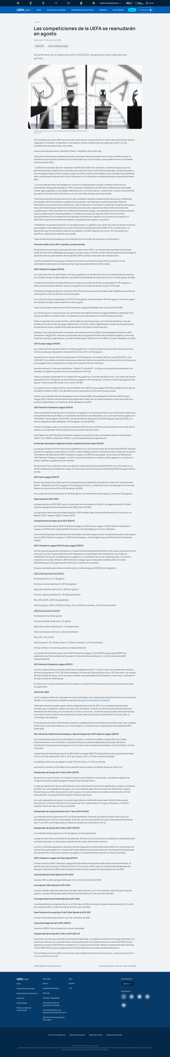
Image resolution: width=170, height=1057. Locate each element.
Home (24, 10)
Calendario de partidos (51, 988)
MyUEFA (72, 983)
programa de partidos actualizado (94, 700)
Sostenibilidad (22, 1003)
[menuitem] (39, 10)
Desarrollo (20, 998)
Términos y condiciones (56, 1035)
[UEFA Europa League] (30, 3)
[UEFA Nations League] (93, 3)
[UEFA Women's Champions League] (68, 3)
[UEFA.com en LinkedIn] (147, 999)
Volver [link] (38, 22)
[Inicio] (23, 979)
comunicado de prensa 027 (46, 956)
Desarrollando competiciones (27, 993)
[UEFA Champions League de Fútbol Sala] (55, 3)
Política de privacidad (77, 1035)
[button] (132, 10)
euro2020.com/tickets (82, 711)
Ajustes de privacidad (114, 1035)
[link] (38, 10)
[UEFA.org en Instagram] (139, 999)
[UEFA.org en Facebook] (131, 999)
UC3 (70, 988)
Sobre (19, 984)
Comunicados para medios (58, 46)
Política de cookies (95, 1035)
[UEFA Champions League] (18, 3)
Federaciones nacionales (26, 988)
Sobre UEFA (40, 46)
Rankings (46, 993)
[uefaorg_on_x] (124, 999)
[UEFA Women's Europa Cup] (81, 3)
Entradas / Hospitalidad (51, 998)
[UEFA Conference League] (43, 3)
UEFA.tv (45, 983)
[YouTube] (124, 1007)
